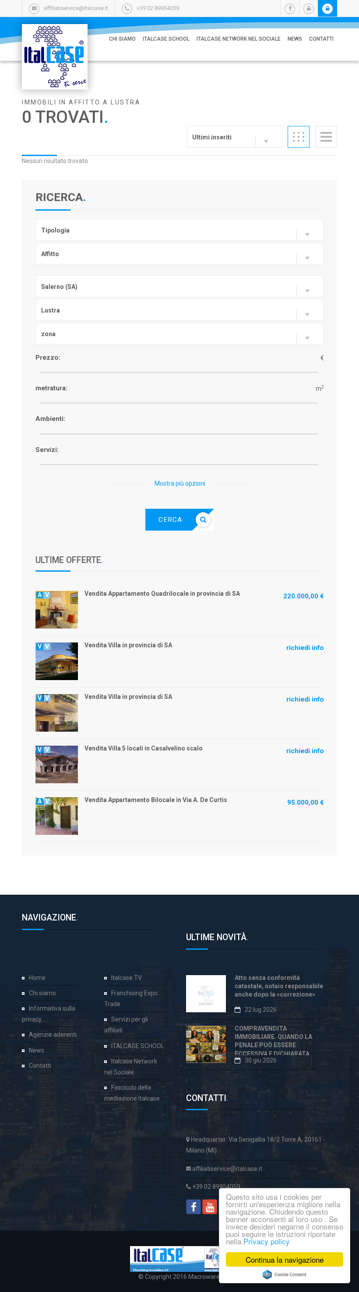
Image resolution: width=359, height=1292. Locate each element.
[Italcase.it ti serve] (54, 33)
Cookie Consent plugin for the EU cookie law (284, 1274)
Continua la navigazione (285, 1259)
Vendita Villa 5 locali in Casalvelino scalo (143, 748)
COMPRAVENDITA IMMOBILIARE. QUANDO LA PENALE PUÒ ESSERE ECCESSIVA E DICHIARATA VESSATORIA (273, 1045)
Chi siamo (122, 39)
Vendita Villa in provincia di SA (128, 645)
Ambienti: (50, 419)
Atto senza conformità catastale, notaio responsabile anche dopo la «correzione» (279, 986)
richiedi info (305, 648)
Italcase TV (126, 977)
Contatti (321, 39)
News (295, 39)
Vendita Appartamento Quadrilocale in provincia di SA (162, 593)
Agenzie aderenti (53, 1034)
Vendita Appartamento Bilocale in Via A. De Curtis (155, 799)
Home (37, 977)
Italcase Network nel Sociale (239, 39)
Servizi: (47, 450)
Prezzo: (47, 357)
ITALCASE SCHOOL (166, 39)
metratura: (51, 388)
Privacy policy (266, 1241)
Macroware (204, 1276)
